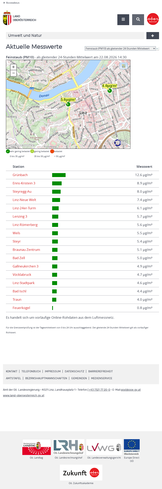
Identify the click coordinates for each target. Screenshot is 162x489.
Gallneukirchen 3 (26, 266)
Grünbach (20, 175)
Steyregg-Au (22, 191)
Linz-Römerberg (25, 225)
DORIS (19, 145)
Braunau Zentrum (26, 249)
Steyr (17, 241)
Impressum (53, 371)
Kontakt (11, 371)
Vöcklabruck (22, 274)
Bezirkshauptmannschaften (46, 378)
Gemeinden (79, 378)
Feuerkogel (21, 308)
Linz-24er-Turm (24, 208)
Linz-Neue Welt (24, 200)
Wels (16, 233)
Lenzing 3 (20, 216)
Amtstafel (13, 378)
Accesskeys (12, 3)
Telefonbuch (31, 371)
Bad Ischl (19, 291)
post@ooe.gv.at (131, 390)
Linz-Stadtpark (24, 283)
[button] (124, 65)
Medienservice (101, 378)
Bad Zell (19, 258)
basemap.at (28, 145)
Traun (17, 299)
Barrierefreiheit (100, 371)
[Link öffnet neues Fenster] (153, 15)
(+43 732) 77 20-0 (99, 390)
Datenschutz (74, 371)
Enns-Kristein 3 (24, 183)
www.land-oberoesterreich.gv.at (23, 395)
